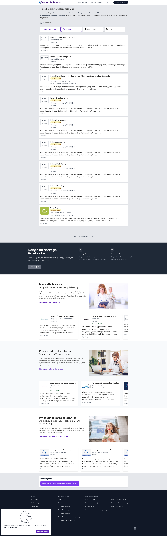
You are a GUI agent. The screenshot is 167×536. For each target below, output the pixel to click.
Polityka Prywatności (38, 503)
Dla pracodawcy (96, 2)
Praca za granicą (117, 506)
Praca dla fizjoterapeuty (119, 503)
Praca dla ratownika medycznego (96, 510)
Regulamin (34, 499)
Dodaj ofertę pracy (120, 2)
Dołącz (32, 267)
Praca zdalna (89, 506)
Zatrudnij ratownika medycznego (69, 517)
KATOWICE (48, 22)
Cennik (60, 503)
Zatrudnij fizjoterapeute (66, 520)
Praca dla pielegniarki (118, 499)
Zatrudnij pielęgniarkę (65, 510)
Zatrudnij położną (64, 513)
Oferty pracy (82, 2)
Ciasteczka (34, 506)
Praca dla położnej (91, 503)
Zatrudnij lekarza (64, 506)
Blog (108, 2)
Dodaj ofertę (62, 499)
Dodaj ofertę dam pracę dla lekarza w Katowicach (59, 483)
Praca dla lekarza (91, 499)
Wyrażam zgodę (42, 531)
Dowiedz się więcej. (10, 527)
